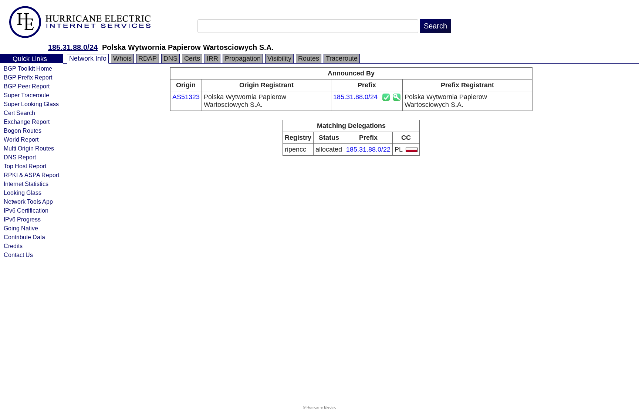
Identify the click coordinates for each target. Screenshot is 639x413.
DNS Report (20, 157)
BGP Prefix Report (28, 77)
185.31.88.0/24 (73, 47)
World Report (21, 139)
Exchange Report (27, 121)
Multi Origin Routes (29, 148)
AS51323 (186, 97)
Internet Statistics (26, 183)
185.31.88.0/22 (368, 149)
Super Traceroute (26, 95)
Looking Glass (22, 192)
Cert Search (19, 112)
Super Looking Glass (31, 104)
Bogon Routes (22, 130)
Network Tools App (28, 201)
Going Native (21, 228)
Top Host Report (25, 166)
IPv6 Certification (26, 210)
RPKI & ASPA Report (31, 175)
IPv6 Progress (22, 219)
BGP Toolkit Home (28, 68)
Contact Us (18, 254)
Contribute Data (24, 237)
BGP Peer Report (27, 86)
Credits (13, 246)
